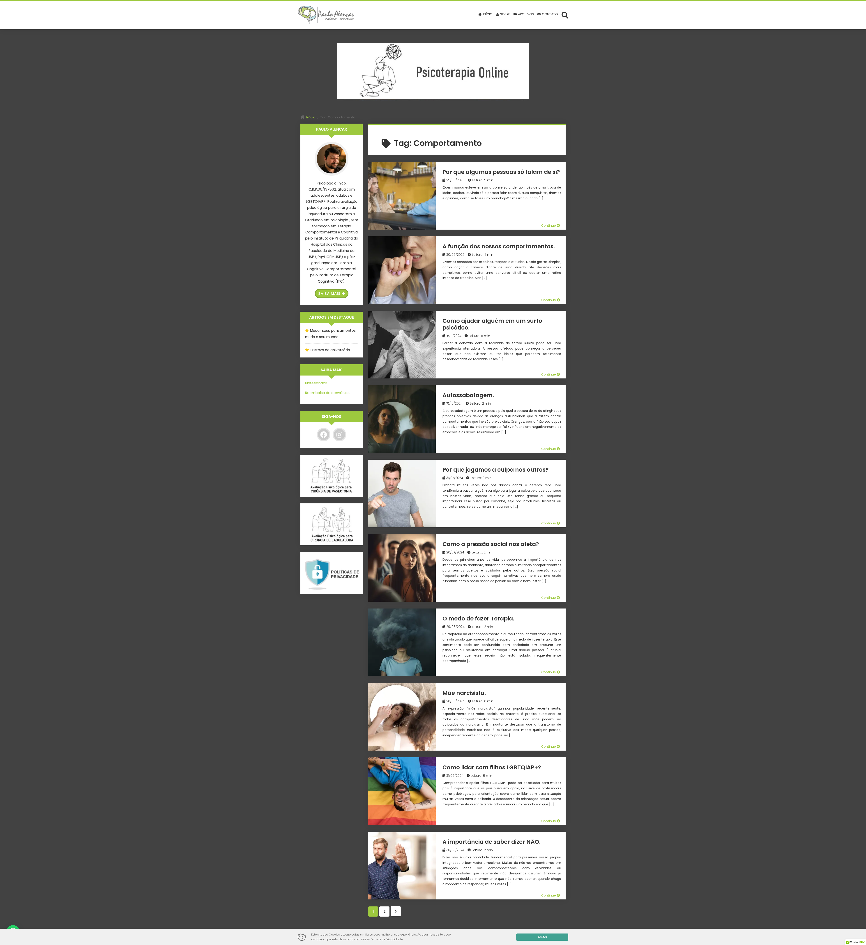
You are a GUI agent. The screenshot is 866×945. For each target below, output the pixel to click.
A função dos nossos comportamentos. (498, 246)
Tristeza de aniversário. (330, 350)
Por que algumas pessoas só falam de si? (501, 172)
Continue (549, 225)
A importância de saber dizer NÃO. (491, 842)
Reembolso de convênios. (327, 392)
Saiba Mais (329, 293)
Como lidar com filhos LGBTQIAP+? (491, 767)
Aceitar (542, 937)
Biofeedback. (316, 383)
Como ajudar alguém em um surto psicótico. (492, 324)
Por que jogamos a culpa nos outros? (495, 470)
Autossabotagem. (468, 395)
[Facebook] (323, 434)
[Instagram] (339, 434)
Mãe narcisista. (464, 693)
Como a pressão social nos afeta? (490, 544)
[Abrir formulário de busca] (565, 15)
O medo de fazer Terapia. (478, 618)
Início (310, 117)
